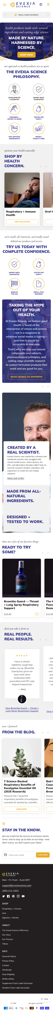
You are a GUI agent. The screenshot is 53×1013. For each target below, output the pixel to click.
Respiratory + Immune (11, 908)
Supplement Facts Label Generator (17, 983)
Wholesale (7, 970)
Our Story (6, 935)
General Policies (9, 956)
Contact (5, 965)
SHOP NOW (26, 54)
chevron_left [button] (40, 166)
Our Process (7, 939)
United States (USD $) (26, 998)
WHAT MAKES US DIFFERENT (26, 376)
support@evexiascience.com (16, 885)
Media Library (8, 979)
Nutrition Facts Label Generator (16, 988)
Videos (5, 944)
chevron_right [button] (46, 166)
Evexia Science (22, 1003)
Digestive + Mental (10, 917)
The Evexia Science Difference (15, 930)
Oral (4, 913)
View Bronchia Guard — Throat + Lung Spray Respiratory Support (22, 709)
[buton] (26, 998)
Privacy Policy (8, 961)
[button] (26, 463)
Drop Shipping (8, 974)
